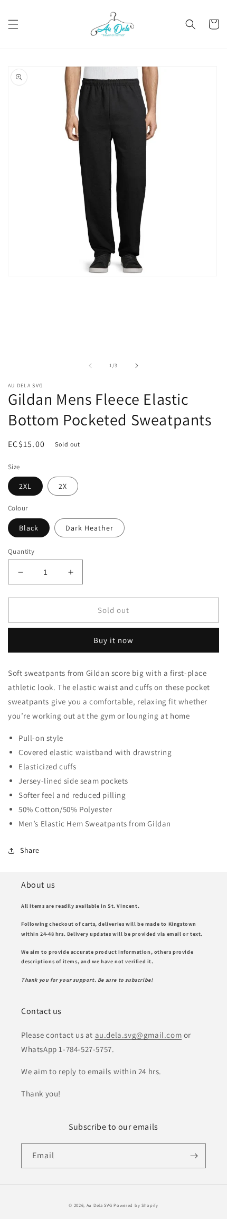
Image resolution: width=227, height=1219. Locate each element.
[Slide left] (90, 365)
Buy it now (113, 640)
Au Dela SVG (99, 1205)
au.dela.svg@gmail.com (138, 1035)
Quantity (21, 551)
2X (63, 486)
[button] (13, 24)
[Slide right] (136, 365)
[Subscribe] (193, 1155)
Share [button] (30, 850)
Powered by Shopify (136, 1205)
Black (29, 528)
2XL (25, 486)
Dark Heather (89, 528)
